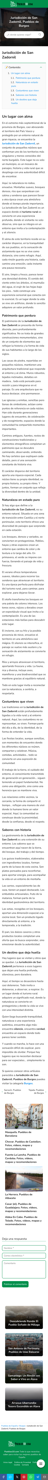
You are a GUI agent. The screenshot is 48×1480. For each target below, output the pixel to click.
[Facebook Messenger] (10, 1477)
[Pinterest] (24, 1477)
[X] (17, 1477)
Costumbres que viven (27, 90)
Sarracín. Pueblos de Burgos (12, 1091)
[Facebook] (3, 1477)
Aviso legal (7, 1462)
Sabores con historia (26, 95)
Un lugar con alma (20, 73)
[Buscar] (38, 33)
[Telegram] (37, 1477)
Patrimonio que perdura (28, 77)
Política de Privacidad (22, 1462)
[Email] (44, 1477)
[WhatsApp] (30, 1477)
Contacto (25, 1465)
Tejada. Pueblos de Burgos (36, 1091)
